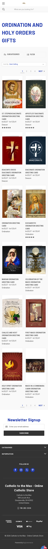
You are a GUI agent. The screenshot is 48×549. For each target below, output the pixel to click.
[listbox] (27, 64)
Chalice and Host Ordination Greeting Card (11, 335)
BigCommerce (28, 543)
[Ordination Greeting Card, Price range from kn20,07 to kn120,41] (12, 203)
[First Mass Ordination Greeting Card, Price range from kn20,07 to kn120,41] (36, 312)
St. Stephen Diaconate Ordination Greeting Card (11, 116)
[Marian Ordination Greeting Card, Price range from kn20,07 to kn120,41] (12, 259)
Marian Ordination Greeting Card (10, 280)
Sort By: (6, 64)
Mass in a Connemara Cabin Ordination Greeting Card (34, 389)
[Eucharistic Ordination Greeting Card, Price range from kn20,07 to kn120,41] (36, 203)
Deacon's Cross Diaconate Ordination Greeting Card (11, 172)
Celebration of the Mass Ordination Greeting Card (33, 282)
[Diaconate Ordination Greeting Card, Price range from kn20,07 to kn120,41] (36, 149)
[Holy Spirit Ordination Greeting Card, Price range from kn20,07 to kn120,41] (12, 365)
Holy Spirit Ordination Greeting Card (12, 387)
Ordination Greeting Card (11, 224)
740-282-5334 (25, 508)
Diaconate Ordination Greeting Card (35, 171)
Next (41, 71)
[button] (12, 54)
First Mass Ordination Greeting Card (35, 334)
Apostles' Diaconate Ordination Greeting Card (34, 116)
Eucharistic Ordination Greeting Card (34, 226)
